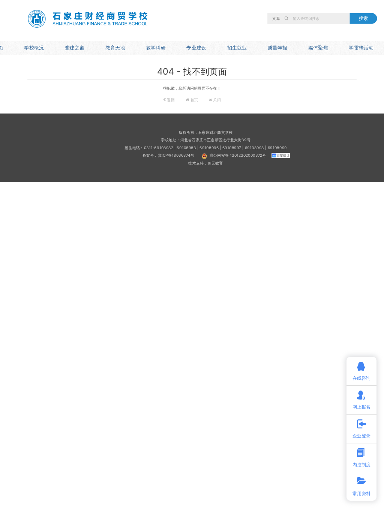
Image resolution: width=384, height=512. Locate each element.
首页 (193, 99)
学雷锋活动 (361, 47)
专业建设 (196, 47)
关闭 (216, 99)
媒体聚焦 (318, 47)
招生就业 (237, 47)
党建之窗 (75, 47)
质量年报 (278, 47)
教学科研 (156, 47)
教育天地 (115, 47)
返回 (170, 99)
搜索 (363, 18)
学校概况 (34, 47)
